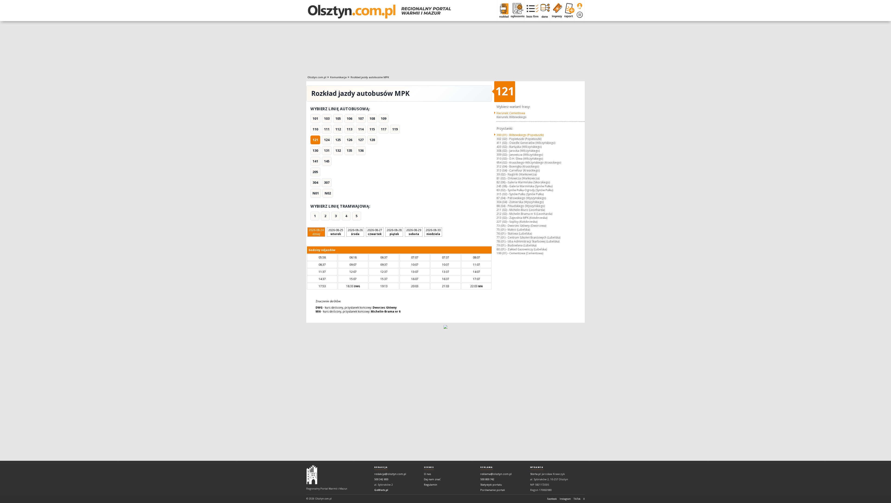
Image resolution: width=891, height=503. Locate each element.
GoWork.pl (381, 490)
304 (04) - (520, 202)
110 (315, 129)
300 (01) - (520, 135)
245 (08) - (524, 186)
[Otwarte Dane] (544, 10)
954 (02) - (529, 162)
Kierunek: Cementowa (511, 113)
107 (361, 118)
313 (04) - (518, 170)
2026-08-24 (316, 232)
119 (395, 129)
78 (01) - (528, 241)
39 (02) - (517, 174)
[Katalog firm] (531, 10)
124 (326, 140)
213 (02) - (522, 218)
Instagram (565, 498)
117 (383, 129)
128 (372, 140)
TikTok (577, 498)
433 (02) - (519, 147)
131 (326, 150)
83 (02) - (525, 190)
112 (338, 129)
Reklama (486, 467)
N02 (328, 193)
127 (361, 140)
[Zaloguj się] (580, 6)
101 (315, 118)
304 (315, 182)
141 (315, 161)
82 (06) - (523, 182)
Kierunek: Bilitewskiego (511, 117)
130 (315, 150)
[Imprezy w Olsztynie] (556, 10)
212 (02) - (524, 214)
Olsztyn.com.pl (316, 77)
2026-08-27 (374, 232)
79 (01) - (516, 245)
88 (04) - (521, 206)
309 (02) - (520, 155)
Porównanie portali (492, 490)
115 (372, 129)
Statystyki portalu (491, 484)
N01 (316, 193)
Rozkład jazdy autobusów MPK (370, 77)
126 (349, 140)
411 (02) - (526, 143)
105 (338, 118)
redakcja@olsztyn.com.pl (390, 474)
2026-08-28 (394, 232)
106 (349, 118)
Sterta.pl (535, 474)
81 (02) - (518, 178)
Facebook (552, 498)
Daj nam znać (432, 479)
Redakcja (381, 467)
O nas (427, 474)
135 (349, 150)
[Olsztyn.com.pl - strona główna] (311, 474)
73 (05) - (521, 226)
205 (315, 172)
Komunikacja (338, 77)
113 (349, 129)
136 (361, 150)
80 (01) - (522, 249)
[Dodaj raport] (568, 10)
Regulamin (430, 484)
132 (338, 150)
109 (383, 118)
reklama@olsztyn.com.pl (496, 474)
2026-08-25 (335, 232)
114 (361, 129)
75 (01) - (513, 230)
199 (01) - (520, 253)
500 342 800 (381, 479)
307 (326, 182)
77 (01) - (528, 237)
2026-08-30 (433, 232)
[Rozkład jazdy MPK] (503, 10)
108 (372, 118)
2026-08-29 (413, 232)
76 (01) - (514, 233)
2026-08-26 (355, 232)
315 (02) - (520, 194)
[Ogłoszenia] (516, 10)
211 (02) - (521, 210)
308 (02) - (518, 151)
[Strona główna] (379, 12)
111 (326, 129)
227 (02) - (517, 222)
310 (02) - (520, 159)
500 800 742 (487, 479)
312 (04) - (518, 166)
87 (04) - (521, 198)
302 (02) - (519, 139)
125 (338, 140)
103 (326, 118)
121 (315, 140)
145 (326, 161)
